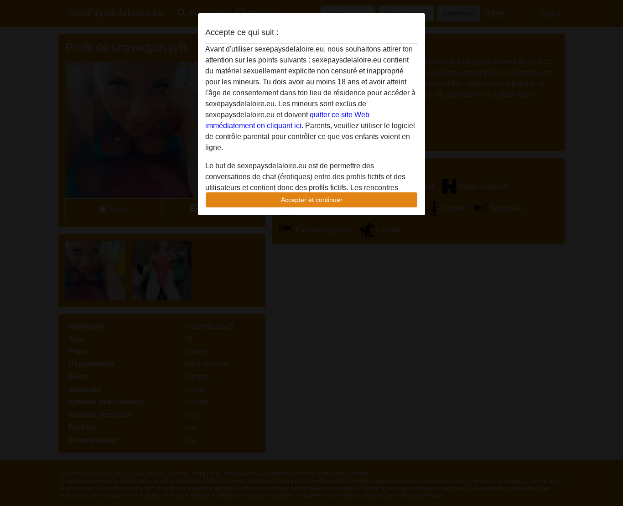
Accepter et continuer (312, 199)
